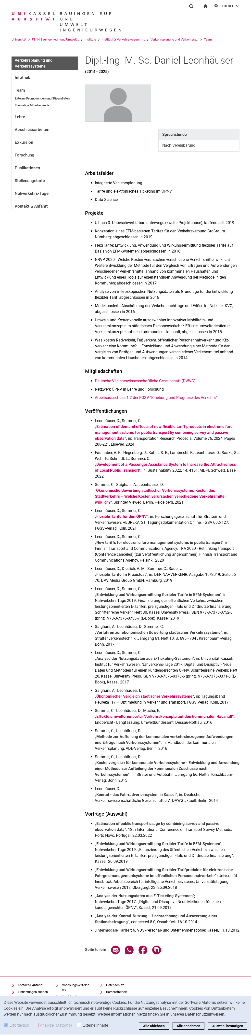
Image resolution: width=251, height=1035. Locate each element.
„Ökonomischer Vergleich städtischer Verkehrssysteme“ (144, 696)
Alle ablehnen (154, 1026)
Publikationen (27, 167)
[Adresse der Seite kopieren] (156, 953)
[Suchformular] (191, 6)
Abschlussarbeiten (32, 129)
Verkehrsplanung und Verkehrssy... (174, 39)
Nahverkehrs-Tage (32, 193)
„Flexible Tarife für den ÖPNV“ (121, 516)
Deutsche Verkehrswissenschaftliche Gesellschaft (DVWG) (145, 381)
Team (208, 39)
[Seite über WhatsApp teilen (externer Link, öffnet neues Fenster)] (129, 953)
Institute (90, 39)
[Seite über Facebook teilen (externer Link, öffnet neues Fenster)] (142, 953)
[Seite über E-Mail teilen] (115, 953)
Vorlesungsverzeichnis (76, 987)
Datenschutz (115, 985)
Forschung (24, 155)
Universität (19, 39)
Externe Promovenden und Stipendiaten (42, 98)
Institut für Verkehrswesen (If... (123, 39)
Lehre (20, 116)
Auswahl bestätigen (227, 1026)
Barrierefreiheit (116, 992)
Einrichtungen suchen (33, 992)
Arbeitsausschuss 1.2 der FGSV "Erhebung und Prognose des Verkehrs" (156, 397)
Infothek (22, 77)
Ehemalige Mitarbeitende (32, 105)
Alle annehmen (188, 1026)
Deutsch (229, 6)
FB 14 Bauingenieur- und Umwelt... (55, 39)
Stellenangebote (30, 180)
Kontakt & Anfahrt (31, 206)
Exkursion (24, 142)
